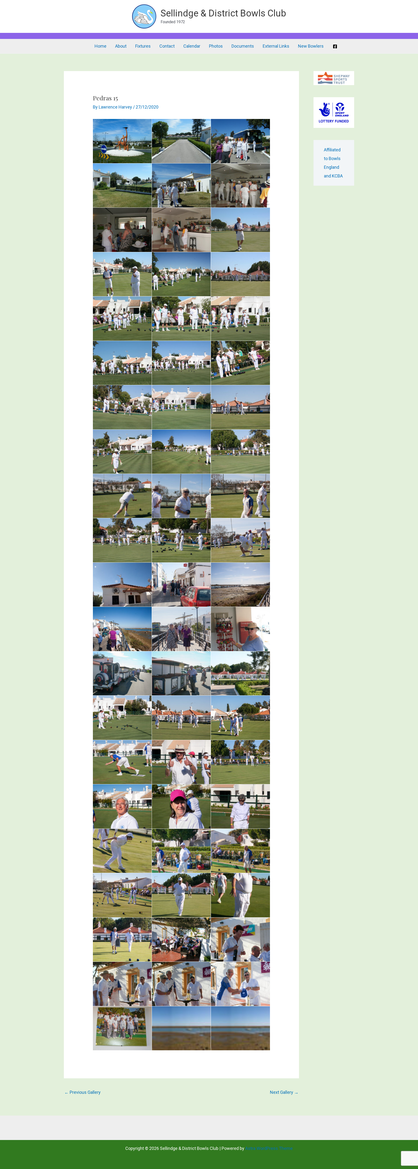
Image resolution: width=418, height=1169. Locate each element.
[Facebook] (335, 46)
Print (98, 124)
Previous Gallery (82, 1092)
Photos (216, 46)
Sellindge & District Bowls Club (223, 13)
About (121, 46)
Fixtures (143, 46)
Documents (242, 46)
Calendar (191, 46)
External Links (276, 46)
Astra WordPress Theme (269, 1148)
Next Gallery (284, 1092)
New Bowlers (311, 46)
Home (100, 46)
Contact (167, 46)
